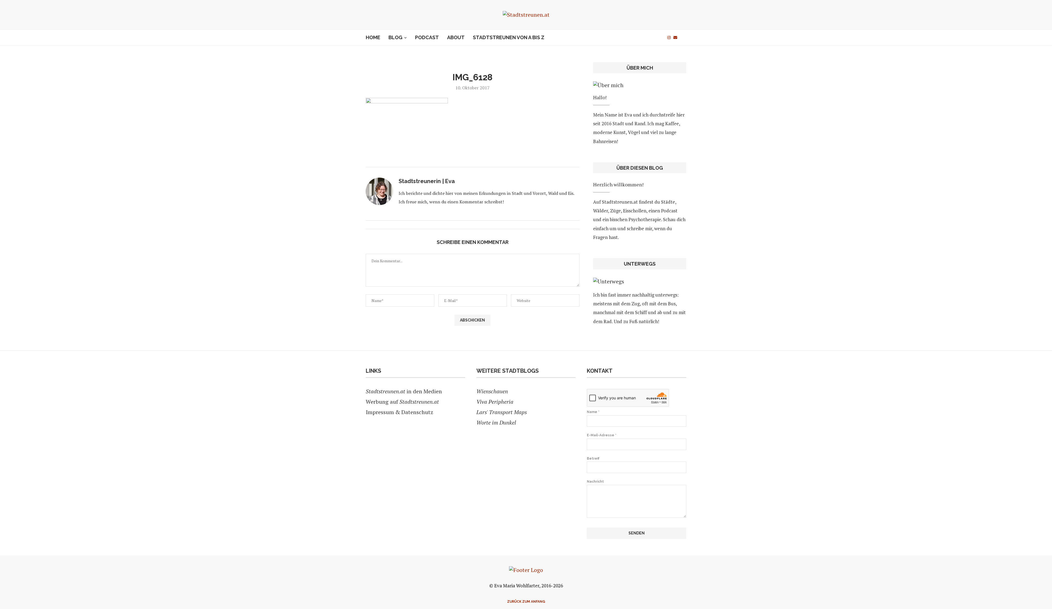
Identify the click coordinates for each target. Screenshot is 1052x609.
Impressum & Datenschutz (399, 412)
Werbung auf (402, 401)
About (456, 37)
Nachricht (595, 481)
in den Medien (404, 391)
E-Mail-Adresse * (601, 435)
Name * (593, 412)
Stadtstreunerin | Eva (427, 181)
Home (373, 37)
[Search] (683, 37)
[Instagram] (669, 37)
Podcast (427, 37)
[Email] (675, 37)
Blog (395, 37)
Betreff (593, 458)
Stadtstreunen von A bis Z (508, 37)
